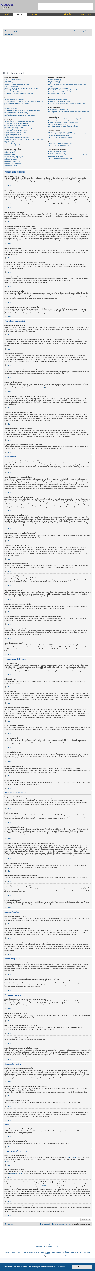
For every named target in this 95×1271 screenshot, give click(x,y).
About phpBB (8, 1161)
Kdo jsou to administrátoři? (55, 79)
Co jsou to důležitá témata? (12, 161)
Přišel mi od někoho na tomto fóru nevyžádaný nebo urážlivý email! (67, 103)
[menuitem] (18, 31)
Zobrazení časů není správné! (12, 105)
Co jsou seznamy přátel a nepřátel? (58, 109)
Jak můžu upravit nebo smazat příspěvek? (16, 123)
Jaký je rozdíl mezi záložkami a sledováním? (60, 132)
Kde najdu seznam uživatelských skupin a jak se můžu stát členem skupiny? (67, 85)
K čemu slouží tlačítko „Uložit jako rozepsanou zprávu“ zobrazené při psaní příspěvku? (23, 140)
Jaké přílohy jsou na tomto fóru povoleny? (60, 143)
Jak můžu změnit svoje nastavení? (14, 99)
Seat (63, 1252)
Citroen (14, 1252)
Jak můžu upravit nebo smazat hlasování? (16, 130)
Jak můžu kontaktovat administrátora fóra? (60, 158)
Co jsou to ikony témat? (11, 165)
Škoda (67, 1252)
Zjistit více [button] (61, 1267)
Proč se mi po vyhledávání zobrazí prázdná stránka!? (63, 122)
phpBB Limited (71, 1157)
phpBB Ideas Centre (15, 1173)
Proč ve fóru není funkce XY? (56, 153)
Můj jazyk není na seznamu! (12, 108)
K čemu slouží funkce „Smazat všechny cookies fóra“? (19, 93)
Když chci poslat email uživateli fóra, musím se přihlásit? (20, 115)
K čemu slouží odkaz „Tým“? (56, 93)
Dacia (18, 1252)
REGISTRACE (86, 14)
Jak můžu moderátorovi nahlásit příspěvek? (16, 137)
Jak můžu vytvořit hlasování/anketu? (14, 127)
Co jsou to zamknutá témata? (12, 163)
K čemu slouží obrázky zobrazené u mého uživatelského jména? (22, 110)
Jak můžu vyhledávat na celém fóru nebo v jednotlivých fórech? (66, 119)
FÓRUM (20, 14)
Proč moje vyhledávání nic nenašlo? (58, 120)
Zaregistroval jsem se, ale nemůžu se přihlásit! (17, 84)
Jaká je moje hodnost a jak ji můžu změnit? (16, 114)
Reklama (31, 1256)
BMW (9, 1252)
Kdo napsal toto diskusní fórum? (57, 151)
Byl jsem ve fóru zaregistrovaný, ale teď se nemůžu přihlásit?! (21, 88)
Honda (26, 1252)
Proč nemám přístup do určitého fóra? (15, 132)
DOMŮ (6, 14)
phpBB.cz (52, 1244)
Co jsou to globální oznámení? (12, 158)
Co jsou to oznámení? (10, 159)
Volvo (80, 1252)
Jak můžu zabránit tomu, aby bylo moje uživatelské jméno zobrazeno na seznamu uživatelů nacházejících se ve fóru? (24, 102)
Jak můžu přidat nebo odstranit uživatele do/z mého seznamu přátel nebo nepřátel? (68, 111)
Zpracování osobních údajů (58, 1256)
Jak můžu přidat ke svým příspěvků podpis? (16, 125)
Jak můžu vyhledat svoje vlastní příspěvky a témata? (63, 126)
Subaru (72, 1252)
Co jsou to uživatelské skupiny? (57, 83)
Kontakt (48, 1256)
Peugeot (53, 1252)
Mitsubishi (42, 1252)
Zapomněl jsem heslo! (10, 90)
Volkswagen (86, 1252)
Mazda (31, 1252)
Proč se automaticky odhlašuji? (13, 91)
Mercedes (36, 1252)
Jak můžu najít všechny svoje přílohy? (59, 145)
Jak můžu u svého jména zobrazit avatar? (16, 112)
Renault (58, 1252)
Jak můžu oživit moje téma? (12, 145)
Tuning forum (47, 1253)
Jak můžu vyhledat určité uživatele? (58, 124)
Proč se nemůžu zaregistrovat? (13, 83)
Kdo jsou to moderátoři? (55, 81)
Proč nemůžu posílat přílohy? (12, 134)
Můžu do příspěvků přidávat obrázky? (15, 156)
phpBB (43, 388)
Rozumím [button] (82, 1267)
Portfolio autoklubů (40, 1256)
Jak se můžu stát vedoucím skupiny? (58, 88)
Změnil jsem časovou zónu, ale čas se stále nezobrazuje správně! (23, 106)
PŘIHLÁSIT (68, 14)
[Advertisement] (65, 6)
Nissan (48, 1252)
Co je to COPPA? (9, 81)
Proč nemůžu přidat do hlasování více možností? (18, 129)
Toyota (76, 1252)
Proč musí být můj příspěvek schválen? (15, 143)
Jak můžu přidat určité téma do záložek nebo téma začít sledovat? (67, 134)
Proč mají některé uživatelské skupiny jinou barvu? (62, 90)
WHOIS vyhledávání (48, 1186)
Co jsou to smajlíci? (9, 154)
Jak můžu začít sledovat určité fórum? (59, 135)
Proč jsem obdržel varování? (12, 136)
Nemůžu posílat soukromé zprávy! (58, 99)
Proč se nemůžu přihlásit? (11, 86)
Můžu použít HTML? (10, 152)
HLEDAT (34, 14)
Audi (6, 1252)
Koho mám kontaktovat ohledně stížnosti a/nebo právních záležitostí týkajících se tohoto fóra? (67, 155)
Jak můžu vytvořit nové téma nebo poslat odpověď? (19, 121)
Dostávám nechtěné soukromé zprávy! (59, 101)
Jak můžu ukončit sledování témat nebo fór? (60, 137)
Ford (22, 1252)
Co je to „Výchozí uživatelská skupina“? (59, 91)
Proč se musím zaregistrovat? (12, 79)
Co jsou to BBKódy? (10, 151)
